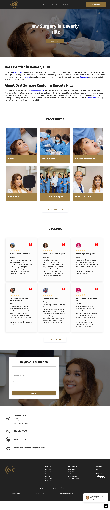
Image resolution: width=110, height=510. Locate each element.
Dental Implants (72, 469)
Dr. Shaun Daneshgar (36, 91)
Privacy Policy (16, 493)
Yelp (97, 469)
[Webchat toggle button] (106, 506)
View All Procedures (55, 210)
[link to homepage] (14, 4)
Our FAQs (47, 476)
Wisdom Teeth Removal (74, 478)
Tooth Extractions (72, 476)
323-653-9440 (95, 4)
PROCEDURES (54, 4)
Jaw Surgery (17, 72)
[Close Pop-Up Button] (107, 491)
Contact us (84, 77)
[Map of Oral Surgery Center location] (80, 432)
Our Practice (48, 469)
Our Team (48, 471)
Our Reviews (48, 474)
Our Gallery (48, 478)
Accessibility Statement (66, 493)
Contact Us (48, 481)
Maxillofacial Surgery (73, 474)
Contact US (66, 4)
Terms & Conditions (41, 493)
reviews (27, 77)
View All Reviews (55, 340)
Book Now (55, 41)
